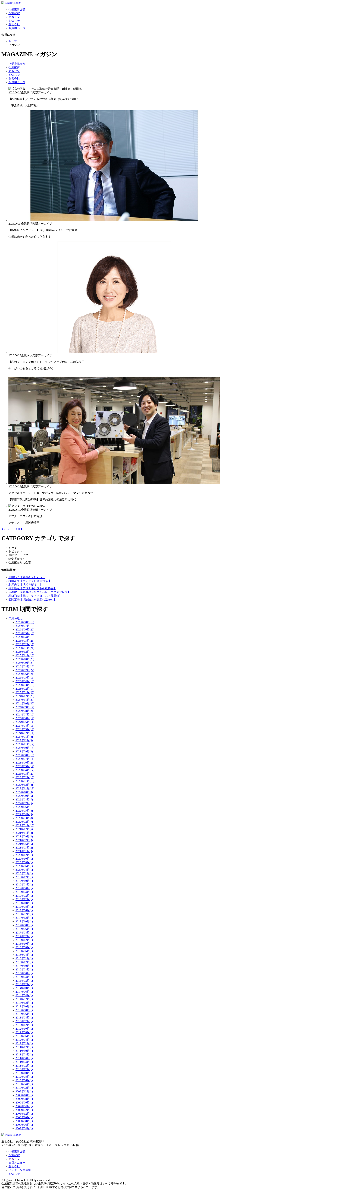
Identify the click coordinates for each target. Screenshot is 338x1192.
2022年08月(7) (24, 799)
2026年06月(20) (24, 629)
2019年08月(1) (24, 884)
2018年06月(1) (24, 910)
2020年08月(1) (24, 862)
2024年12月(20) (24, 696)
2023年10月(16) (24, 747)
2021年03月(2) (24, 847)
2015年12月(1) (24, 962)
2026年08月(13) (24, 622)
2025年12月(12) (24, 651)
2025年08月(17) (24, 666)
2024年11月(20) (24, 699)
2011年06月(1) (24, 1058)
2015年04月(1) (24, 976)
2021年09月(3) (24, 836)
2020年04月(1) (24, 869)
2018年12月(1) (24, 899)
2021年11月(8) (24, 832)
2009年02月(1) (24, 1109)
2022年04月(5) (24, 814)
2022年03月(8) (24, 817)
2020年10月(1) (24, 858)
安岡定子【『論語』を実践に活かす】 (32, 599)
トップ (12, 41)
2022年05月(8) (24, 810)
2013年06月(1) (24, 1013)
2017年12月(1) (24, 917)
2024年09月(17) (24, 707)
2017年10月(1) (24, 921)
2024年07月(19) (24, 714)
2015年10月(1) (24, 965)
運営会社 (14, 24)
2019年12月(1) (24, 877)
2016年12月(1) (24, 939)
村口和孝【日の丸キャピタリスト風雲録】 (35, 595)
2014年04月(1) (24, 995)
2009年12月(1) (24, 1091)
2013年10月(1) (24, 1006)
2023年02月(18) (24, 777)
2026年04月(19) (24, 636)
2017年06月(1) (24, 928)
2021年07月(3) (24, 840)
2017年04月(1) (24, 932)
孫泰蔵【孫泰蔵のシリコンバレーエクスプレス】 (39, 592)
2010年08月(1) (24, 1076)
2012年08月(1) (24, 1032)
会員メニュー (16, 1162)
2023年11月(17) (24, 744)
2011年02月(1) (24, 1065)
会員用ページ (16, 28)
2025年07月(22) (24, 670)
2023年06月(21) (24, 762)
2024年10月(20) (24, 703)
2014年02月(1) (24, 999)
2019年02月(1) (24, 895)
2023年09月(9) (24, 751)
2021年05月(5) (24, 843)
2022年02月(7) (24, 821)
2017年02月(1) (24, 936)
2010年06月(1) (24, 1080)
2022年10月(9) (24, 792)
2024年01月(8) (24, 736)
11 (19, 529)
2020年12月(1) (24, 854)
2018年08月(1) (24, 906)
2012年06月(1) (24, 1036)
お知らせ (14, 20)
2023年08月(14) (24, 755)
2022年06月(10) (24, 806)
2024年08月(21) (24, 710)
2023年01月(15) (24, 781)
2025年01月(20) (24, 692)
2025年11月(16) (24, 655)
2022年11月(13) (24, 788)
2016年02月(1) (24, 958)
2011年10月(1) (24, 1050)
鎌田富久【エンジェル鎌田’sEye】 (29, 580)
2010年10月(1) (24, 1072)
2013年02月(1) (24, 1021)
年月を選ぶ (15, 618)
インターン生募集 (19, 1170)
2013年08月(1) (24, 1010)
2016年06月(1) (24, 951)
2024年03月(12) (24, 729)
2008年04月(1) (24, 1128)
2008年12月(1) (24, 1113)
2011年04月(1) (24, 1061)
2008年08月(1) (24, 1121)
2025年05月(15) (24, 677)
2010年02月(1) (24, 1087)
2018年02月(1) (24, 914)
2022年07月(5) (24, 803)
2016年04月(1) (24, 954)
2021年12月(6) (24, 829)
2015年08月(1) (24, 969)
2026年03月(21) (24, 640)
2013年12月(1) (24, 1002)
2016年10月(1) (24, 943)
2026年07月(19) (24, 625)
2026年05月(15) (24, 633)
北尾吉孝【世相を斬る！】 (25, 584)
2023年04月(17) (24, 769)
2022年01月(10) (24, 825)
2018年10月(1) (24, 902)
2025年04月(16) (24, 681)
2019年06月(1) (24, 888)
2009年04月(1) (24, 1106)
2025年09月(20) (24, 662)
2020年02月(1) (24, 873)
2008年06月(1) (24, 1124)
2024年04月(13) (24, 725)
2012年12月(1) (24, 1024)
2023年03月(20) (24, 773)
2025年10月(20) (24, 659)
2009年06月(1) (24, 1102)
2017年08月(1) (24, 925)
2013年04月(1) (24, 1017)
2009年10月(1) (24, 1095)
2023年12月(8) (24, 740)
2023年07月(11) (24, 758)
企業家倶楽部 (16, 9)
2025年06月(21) (24, 673)
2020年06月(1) (24, 866)
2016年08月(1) (24, 947)
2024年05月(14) (24, 721)
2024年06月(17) (24, 718)
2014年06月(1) (24, 991)
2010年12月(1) (24, 1069)
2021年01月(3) (24, 851)
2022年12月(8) (24, 784)
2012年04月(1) (24, 1039)
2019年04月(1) (24, 891)
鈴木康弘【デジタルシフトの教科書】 (32, 588)
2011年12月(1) (24, 1047)
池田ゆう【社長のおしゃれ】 (26, 577)
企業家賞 (14, 13)
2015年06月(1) (24, 973)
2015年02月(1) (24, 980)
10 (15, 529)
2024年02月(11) (24, 732)
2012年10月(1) (24, 1028)
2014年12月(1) (24, 984)
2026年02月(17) (24, 644)
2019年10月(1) (24, 880)
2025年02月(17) (24, 688)
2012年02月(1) (24, 1043)
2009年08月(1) (24, 1098)
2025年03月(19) (24, 684)
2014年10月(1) (24, 987)
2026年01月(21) (24, 648)
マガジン (14, 16)
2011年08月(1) (24, 1054)
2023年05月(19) (24, 766)
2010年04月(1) (24, 1084)
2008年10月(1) (24, 1117)
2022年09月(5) (24, 795)
